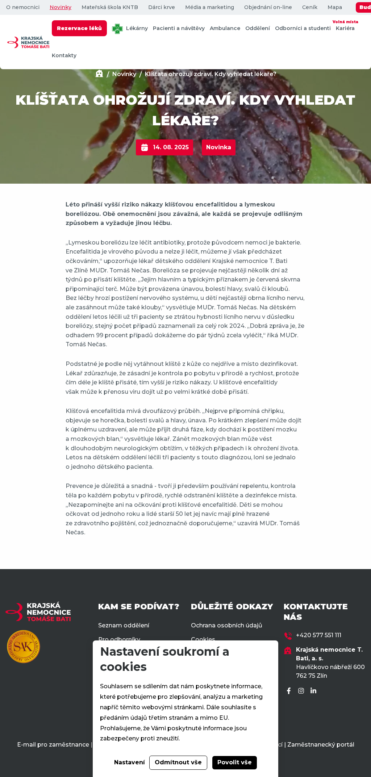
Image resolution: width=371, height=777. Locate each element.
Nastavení (129, 762)
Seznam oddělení (123, 625)
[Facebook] (289, 691)
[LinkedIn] (314, 691)
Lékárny (136, 28)
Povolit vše (234, 762)
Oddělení (257, 28)
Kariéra (345, 26)
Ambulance (225, 28)
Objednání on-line (268, 7)
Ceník (309, 7)
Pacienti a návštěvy (179, 28)
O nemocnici (22, 7)
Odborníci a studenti (303, 28)
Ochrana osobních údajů (226, 625)
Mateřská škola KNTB (110, 7)
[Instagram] (302, 691)
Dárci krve (161, 7)
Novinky (60, 7)
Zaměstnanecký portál (320, 744)
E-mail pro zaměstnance (53, 744)
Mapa (335, 7)
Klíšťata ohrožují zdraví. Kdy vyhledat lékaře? (210, 74)
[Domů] (99, 74)
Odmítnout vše (178, 762)
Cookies (203, 639)
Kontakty (64, 55)
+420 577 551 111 (318, 635)
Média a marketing (209, 7)
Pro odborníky (119, 639)
